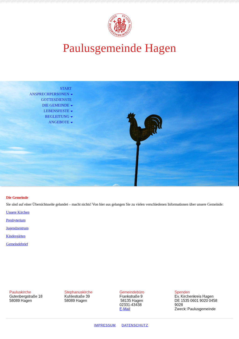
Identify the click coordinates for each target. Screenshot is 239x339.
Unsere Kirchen (17, 212)
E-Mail (125, 309)
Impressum (105, 325)
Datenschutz (135, 325)
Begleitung (57, 116)
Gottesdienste (56, 100)
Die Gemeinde (55, 105)
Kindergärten (15, 236)
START (66, 88)
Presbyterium (15, 220)
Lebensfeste (56, 111)
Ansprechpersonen (49, 94)
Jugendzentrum (17, 228)
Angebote (59, 122)
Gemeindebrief (17, 244)
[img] (119, 25)
